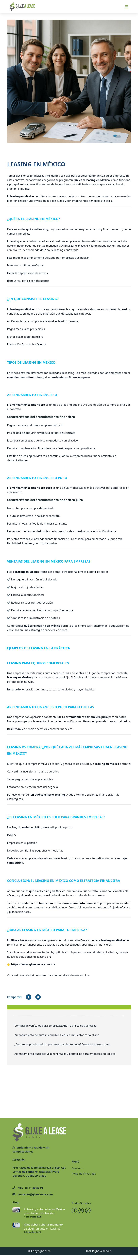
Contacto (77, 1168)
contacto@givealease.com (35, 1194)
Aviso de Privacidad (84, 1173)
